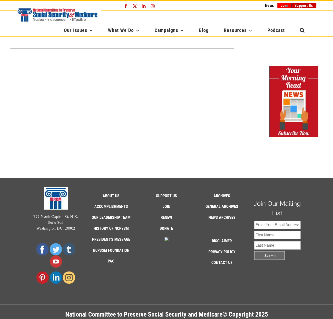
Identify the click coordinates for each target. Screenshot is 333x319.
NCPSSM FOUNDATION (111, 250)
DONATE (166, 228)
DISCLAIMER (222, 241)
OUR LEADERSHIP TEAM (111, 217)
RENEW (166, 217)
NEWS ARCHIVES (221, 217)
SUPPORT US (166, 195)
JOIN (166, 206)
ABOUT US (111, 195)
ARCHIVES (222, 195)
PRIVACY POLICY (221, 252)
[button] (302, 30)
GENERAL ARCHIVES (222, 206)
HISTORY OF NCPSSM (111, 228)
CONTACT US (222, 262)
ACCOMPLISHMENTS (111, 206)
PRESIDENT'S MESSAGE (111, 239)
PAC (111, 261)
